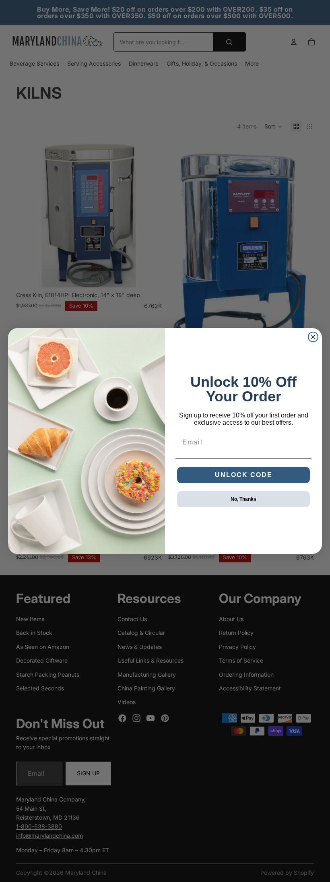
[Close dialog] (313, 337)
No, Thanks (243, 499)
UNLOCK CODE (243, 474)
